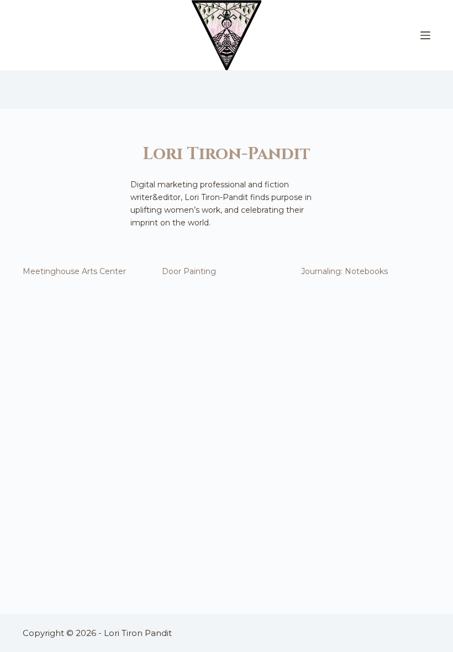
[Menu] (425, 35)
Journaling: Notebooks (344, 271)
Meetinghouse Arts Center (74, 271)
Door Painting (189, 271)
